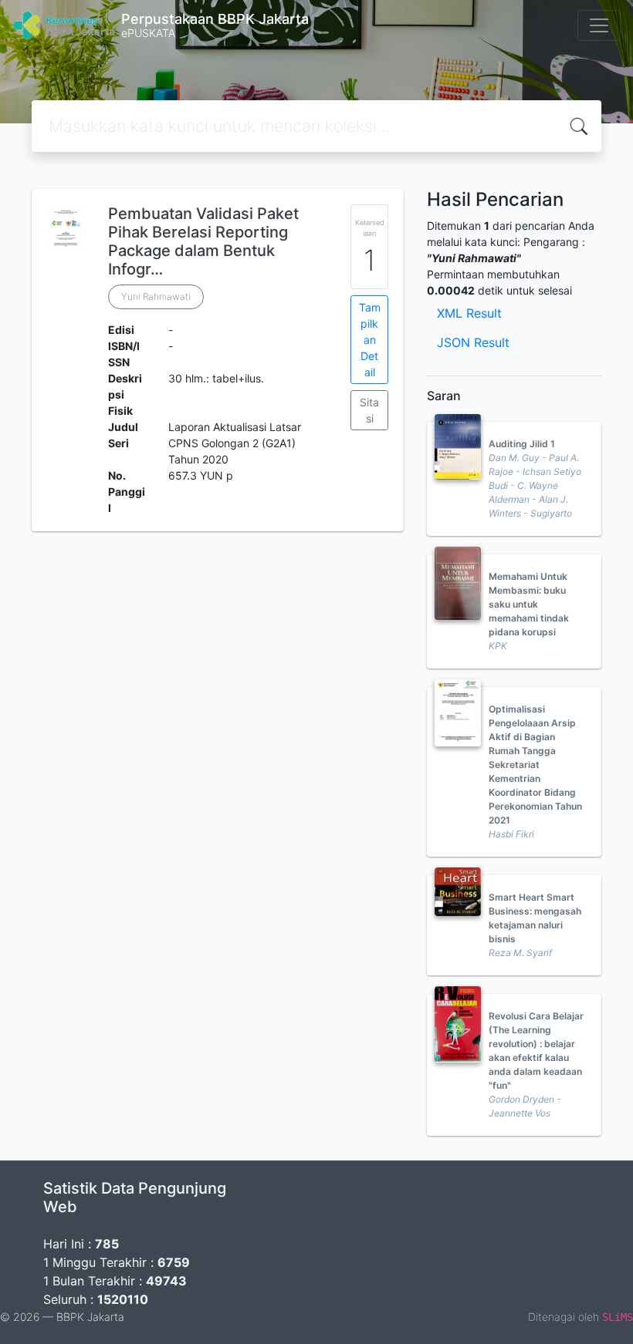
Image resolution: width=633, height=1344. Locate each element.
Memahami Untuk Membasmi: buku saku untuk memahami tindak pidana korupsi (529, 604)
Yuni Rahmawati (156, 296)
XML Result (469, 313)
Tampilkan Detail (370, 340)
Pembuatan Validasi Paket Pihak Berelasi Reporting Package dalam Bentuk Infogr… (203, 241)
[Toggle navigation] (599, 25)
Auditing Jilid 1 (522, 444)
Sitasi (369, 410)
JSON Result (473, 342)
